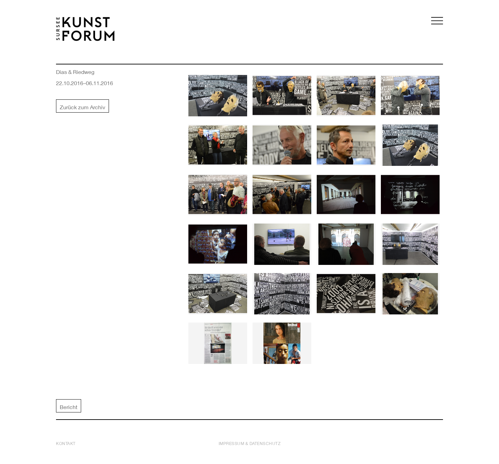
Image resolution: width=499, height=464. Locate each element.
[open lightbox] (217, 95)
